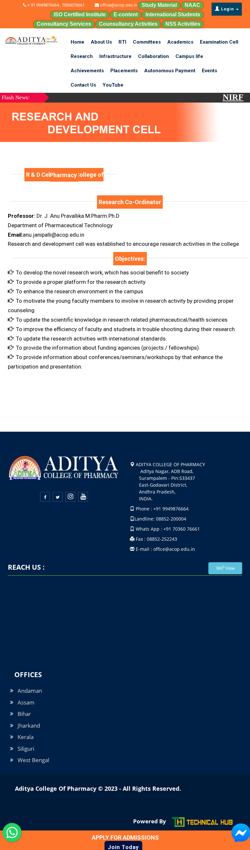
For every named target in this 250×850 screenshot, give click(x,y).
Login (227, 9)
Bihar (24, 714)
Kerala (26, 737)
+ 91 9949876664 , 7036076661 (59, 5)
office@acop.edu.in (118, 5)
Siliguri (26, 748)
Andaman (30, 690)
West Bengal (33, 760)
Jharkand (29, 725)
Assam (26, 702)
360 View (225, 568)
